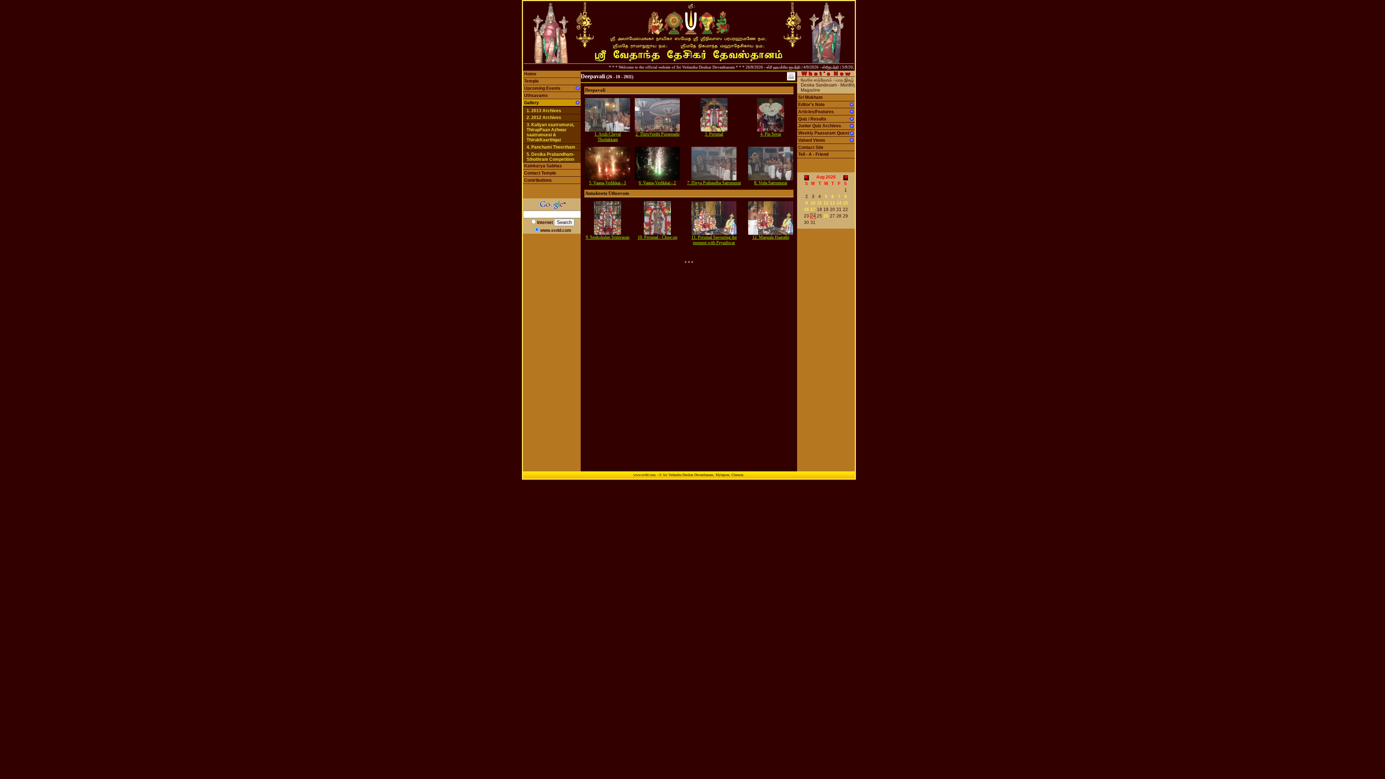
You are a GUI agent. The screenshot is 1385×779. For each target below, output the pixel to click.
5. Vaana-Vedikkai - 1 (607, 182)
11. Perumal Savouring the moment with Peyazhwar (714, 240)
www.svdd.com (555, 230)
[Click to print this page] (791, 76)
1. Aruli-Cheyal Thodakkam (607, 137)
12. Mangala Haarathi (770, 237)
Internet (545, 222)
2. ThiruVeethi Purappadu (658, 134)
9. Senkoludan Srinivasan (607, 237)
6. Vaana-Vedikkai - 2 (657, 182)
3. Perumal (714, 134)
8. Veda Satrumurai (770, 182)
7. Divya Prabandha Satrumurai (714, 182)
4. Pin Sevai (770, 134)
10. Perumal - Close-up (657, 237)
